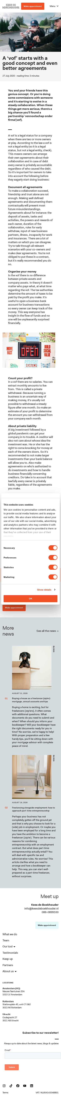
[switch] (52, 557)
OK (30, 598)
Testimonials (10, 953)
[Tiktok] (11, 1085)
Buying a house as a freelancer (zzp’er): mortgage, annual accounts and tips (31, 700)
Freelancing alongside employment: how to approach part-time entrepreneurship (33, 809)
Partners (8, 965)
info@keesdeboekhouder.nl (41, 908)
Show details (44, 589)
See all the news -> (47, 631)
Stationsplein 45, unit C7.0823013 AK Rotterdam (17, 1006)
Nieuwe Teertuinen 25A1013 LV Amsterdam (14, 993)
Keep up (8, 959)
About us (8, 971)
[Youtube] (24, 1085)
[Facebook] (17, 1085)
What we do (10, 934)
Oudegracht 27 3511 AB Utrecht (11, 1019)
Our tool (8, 946)
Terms (5, 1092)
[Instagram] (4, 1085)
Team (6, 940)
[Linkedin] (31, 1085)
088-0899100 (50, 912)
